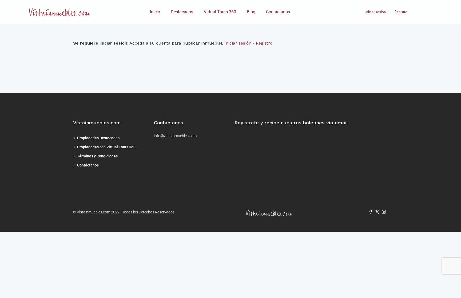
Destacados (182, 11)
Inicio (155, 11)
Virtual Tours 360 (220, 11)
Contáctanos (278, 11)
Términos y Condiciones (97, 156)
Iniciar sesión (375, 12)
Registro (401, 12)
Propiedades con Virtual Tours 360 (106, 147)
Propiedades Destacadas (98, 138)
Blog (251, 11)
